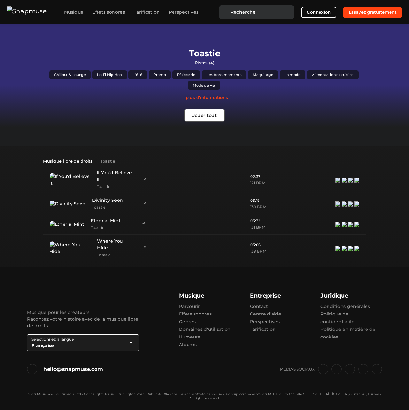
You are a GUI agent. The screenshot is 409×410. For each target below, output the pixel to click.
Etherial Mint (105, 221)
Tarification (147, 12)
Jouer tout (204, 115)
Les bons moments (224, 74)
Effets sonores (108, 12)
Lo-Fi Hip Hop (109, 74)
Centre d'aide (265, 314)
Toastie (103, 186)
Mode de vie (204, 85)
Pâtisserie (186, 74)
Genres (187, 321)
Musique (73, 12)
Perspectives (183, 12)
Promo (159, 74)
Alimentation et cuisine (333, 74)
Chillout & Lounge (70, 74)
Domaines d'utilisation (205, 329)
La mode (292, 74)
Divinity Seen (107, 200)
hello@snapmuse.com (73, 369)
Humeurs (189, 337)
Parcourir (189, 306)
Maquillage (263, 74)
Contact (259, 306)
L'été (137, 74)
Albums (188, 344)
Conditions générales (345, 306)
